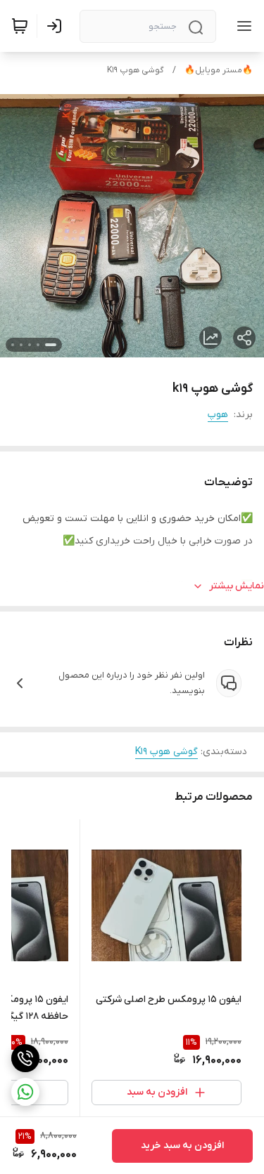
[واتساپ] (25, 1092)
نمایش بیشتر (236, 586)
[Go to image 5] (12, 344)
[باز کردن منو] (241, 26)
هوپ (218, 414)
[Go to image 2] (38, 344)
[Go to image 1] (50, 344)
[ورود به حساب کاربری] (57, 26)
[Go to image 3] (29, 344)
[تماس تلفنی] (25, 1058)
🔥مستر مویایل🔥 (218, 70)
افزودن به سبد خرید (182, 1145)
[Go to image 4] (21, 344)
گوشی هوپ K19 (135, 70)
